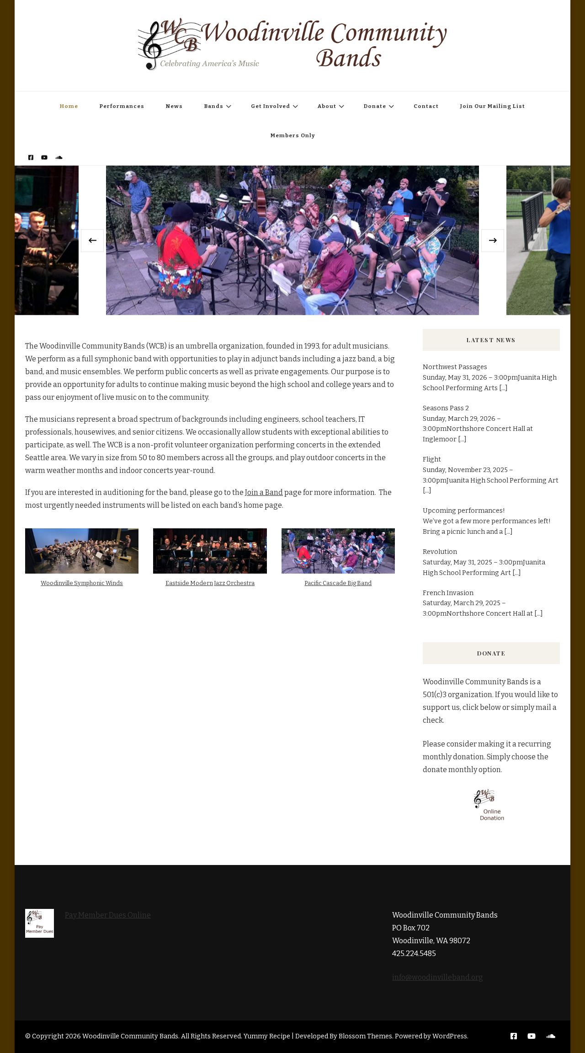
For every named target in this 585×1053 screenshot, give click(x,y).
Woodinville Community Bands (130, 1036)
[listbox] (292, 240)
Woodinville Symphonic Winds (82, 583)
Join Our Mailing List (492, 106)
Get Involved (270, 106)
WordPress (449, 1036)
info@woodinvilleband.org (437, 977)
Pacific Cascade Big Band (338, 583)
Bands (213, 106)
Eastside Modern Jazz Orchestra (210, 583)
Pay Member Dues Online (108, 915)
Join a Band (264, 492)
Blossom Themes (365, 1036)
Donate (375, 106)
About (327, 106)
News (174, 106)
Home (69, 106)
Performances (122, 106)
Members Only (293, 135)
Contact (426, 106)
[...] (503, 388)
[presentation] (92, 240)
